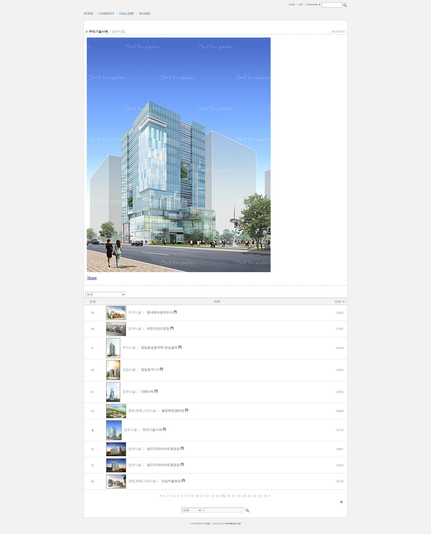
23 (265, 496)
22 (260, 496)
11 (202, 496)
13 (212, 496)
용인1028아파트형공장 (163, 465)
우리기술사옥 (98, 31)
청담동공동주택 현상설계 (159, 347)
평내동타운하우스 (160, 312)
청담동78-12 (150, 369)
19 (244, 496)
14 (218, 496)
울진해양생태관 (173, 410)
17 (233, 496)
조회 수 (340, 301)
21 (255, 496)
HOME (89, 13)
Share (92, 278)
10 (196, 496)
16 (228, 496)
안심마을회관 (171, 481)
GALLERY (126, 13)
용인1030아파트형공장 (163, 448)
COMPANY (106, 13)
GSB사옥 (147, 391)
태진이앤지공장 (158, 328)
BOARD (144, 13)
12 (207, 496)
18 (239, 496)
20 (249, 496)
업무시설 (118, 31)
